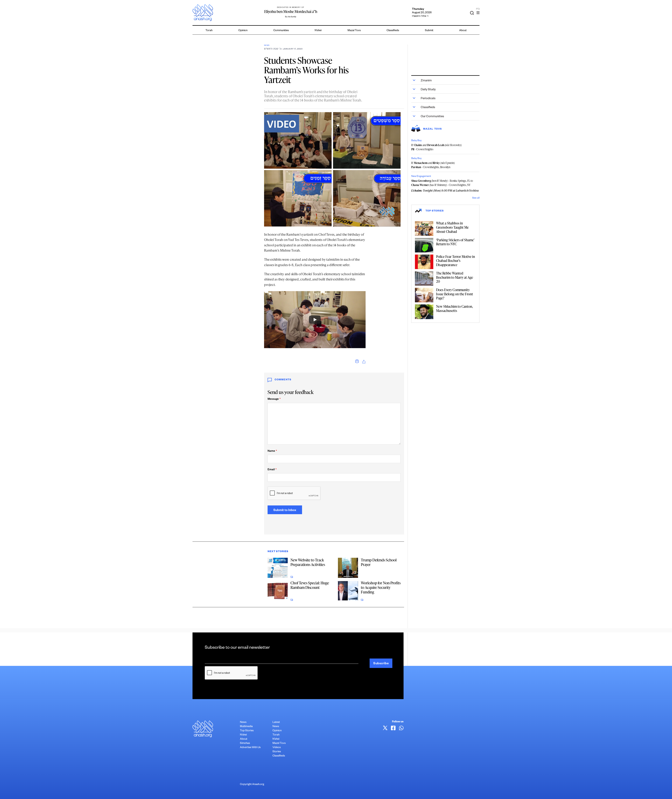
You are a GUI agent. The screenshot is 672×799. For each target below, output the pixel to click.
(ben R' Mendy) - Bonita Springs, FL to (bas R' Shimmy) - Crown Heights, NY (442, 183)
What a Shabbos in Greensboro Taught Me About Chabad (452, 227)
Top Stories (247, 730)
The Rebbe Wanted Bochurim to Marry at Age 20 (454, 277)
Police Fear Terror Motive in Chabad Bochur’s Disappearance (455, 260)
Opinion (242, 30)
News (267, 46)
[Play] (315, 319)
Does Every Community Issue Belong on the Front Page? (454, 293)
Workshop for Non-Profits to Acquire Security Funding (381, 587)
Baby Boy (416, 140)
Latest (276, 722)
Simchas (245, 743)
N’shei (318, 30)
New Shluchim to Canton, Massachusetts (454, 308)
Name (272, 451)
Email (272, 469)
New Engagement (421, 176)
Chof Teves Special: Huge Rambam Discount (309, 585)
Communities (281, 30)
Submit (429, 30)
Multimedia (246, 726)
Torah (208, 30)
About (463, 30)
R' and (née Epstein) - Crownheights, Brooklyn (433, 165)
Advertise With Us (250, 747)
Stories (276, 751)
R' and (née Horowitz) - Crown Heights (436, 147)
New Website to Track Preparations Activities (307, 562)
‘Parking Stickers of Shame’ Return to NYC (455, 242)
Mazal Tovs (354, 30)
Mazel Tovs (279, 743)
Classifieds (393, 30)
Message (274, 399)
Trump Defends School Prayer (379, 562)
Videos (276, 747)
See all (475, 198)
